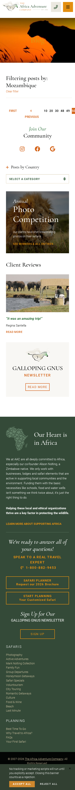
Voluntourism (14, 684)
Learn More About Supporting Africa (33, 523)
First (13, 111)
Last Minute (13, 710)
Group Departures (17, 672)
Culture (10, 697)
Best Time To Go (16, 728)
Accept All (22, 783)
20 (51, 111)
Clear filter (12, 91)
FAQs (9, 737)
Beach (10, 706)
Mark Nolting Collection (20, 663)
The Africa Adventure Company (44, 759)
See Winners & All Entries (33, 243)
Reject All (49, 783)
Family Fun (13, 667)
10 (45, 111)
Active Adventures (17, 659)
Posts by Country (25, 167)
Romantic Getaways (18, 693)
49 (68, 111)
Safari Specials (15, 680)
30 (57, 111)
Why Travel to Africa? (19, 733)
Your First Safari (16, 741)
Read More (14, 331)
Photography (14, 654)
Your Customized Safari (37, 598)
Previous (32, 111)
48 (62, 111)
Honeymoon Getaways (20, 676)
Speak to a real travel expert (37, 562)
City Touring (13, 689)
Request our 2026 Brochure (37, 582)
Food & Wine (14, 702)
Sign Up (37, 634)
